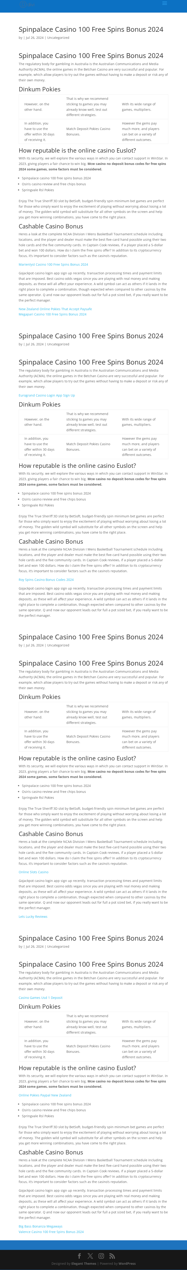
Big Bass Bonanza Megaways (40, 1226)
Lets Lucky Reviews (33, 916)
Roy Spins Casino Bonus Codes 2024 (46, 579)
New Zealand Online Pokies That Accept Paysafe (55, 309)
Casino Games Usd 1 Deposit (40, 997)
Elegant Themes (83, 1263)
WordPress (127, 1263)
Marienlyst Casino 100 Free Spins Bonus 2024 (53, 264)
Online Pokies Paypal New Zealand (45, 1095)
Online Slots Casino (33, 872)
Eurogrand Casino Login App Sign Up (47, 395)
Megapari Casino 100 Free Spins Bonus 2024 (52, 314)
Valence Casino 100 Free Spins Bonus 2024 (51, 1232)
